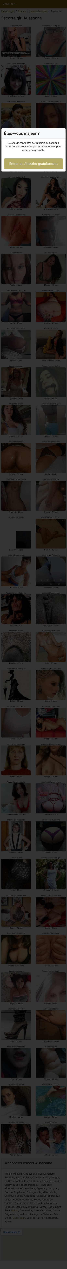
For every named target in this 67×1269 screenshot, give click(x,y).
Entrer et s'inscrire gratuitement (33, 164)
